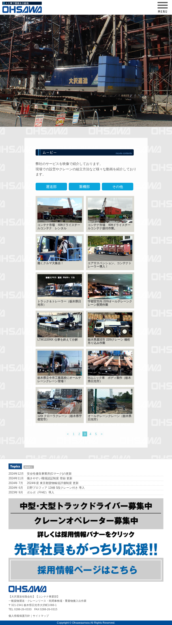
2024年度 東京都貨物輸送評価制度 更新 (53, 483)
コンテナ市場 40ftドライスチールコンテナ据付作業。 (109, 226)
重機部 (84, 187)
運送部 (51, 187)
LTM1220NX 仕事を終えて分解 (57, 339)
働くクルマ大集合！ (50, 263)
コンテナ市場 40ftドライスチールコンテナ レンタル (58, 226)
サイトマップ (41, 615)
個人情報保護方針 (19, 615)
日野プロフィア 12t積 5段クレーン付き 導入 (56, 487)
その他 (117, 187)
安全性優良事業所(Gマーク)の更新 (49, 473)
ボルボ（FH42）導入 (40, 492)
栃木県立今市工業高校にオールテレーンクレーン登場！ (59, 379)
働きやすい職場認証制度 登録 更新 (49, 478)
